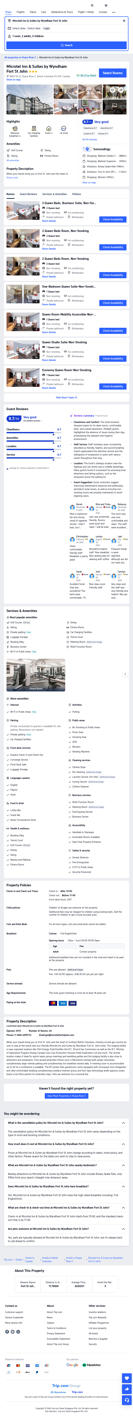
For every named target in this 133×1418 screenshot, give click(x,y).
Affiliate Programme (99, 1323)
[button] (99, 5)
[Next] (125, 674)
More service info (13, 1323)
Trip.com (8, 1259)
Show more (12, 177)
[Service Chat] (127, 1400)
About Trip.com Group (58, 1344)
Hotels (19, 1259)
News (50, 1317)
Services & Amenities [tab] (54, 194)
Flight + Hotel (86, 12)
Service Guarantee (14, 1317)
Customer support (14, 1312)
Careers (50, 1323)
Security (93, 1344)
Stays (8, 12)
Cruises (103, 12)
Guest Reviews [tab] (28, 194)
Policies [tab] (76, 194)
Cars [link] (43, 12)
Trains (33, 12)
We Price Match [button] (88, 75)
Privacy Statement (56, 1333)
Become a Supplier (98, 1339)
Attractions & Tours (62, 12)
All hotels (93, 1333)
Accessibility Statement (58, 1339)
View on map (89, 182)
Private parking (17, 632)
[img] (29, 99)
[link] (92, 5)
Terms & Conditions (56, 1328)
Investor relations (97, 1312)
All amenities (12, 160)
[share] (127, 1389)
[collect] (127, 1378)
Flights (20, 12)
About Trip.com (54, 1312)
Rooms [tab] (10, 194)
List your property (97, 1328)
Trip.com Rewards (97, 1317)
